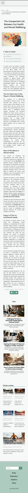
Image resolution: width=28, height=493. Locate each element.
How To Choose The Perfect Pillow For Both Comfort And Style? (14, 368)
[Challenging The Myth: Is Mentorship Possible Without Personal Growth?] (13, 311)
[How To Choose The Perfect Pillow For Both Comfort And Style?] (13, 359)
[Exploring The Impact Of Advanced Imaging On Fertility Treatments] (13, 336)
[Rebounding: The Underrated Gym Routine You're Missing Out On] (14, 438)
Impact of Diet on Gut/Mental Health (13, 61)
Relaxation (14, 476)
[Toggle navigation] (3, 2)
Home (2, 10)
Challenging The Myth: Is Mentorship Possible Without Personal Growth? (14, 320)
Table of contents (10, 52)
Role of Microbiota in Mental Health (13, 58)
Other (7, 10)
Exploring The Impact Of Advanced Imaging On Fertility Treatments (14, 344)
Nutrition (14, 480)
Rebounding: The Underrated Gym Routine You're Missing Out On (13, 443)
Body (14, 473)
